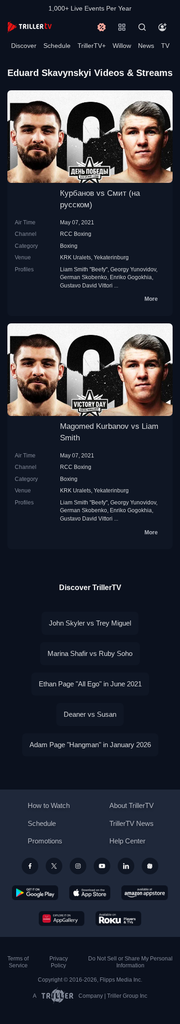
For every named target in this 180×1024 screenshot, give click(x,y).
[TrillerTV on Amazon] (144, 892)
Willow (122, 45)
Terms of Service (18, 962)
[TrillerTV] (29, 27)
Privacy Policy (58, 962)
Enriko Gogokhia (131, 277)
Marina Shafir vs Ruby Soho (90, 653)
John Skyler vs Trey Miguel (90, 623)
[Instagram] (78, 866)
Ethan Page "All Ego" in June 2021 (90, 684)
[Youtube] (102, 866)
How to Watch (49, 805)
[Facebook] (30, 866)
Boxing (69, 246)
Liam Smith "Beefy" (84, 269)
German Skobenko (83, 277)
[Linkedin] (126, 866)
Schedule (57, 45)
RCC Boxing (75, 234)
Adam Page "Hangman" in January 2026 (90, 745)
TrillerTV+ (92, 45)
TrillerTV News (131, 823)
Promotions (45, 841)
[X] (54, 866)
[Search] (142, 27)
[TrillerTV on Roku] (119, 918)
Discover (23, 45)
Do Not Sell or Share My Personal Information (130, 962)
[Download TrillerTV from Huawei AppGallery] (61, 918)
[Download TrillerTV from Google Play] (35, 892)
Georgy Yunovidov (133, 269)
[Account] (162, 27)
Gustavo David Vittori (86, 285)
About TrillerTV (131, 805)
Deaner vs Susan (90, 714)
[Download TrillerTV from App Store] (89, 892)
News (146, 45)
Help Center (127, 841)
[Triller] (150, 866)
